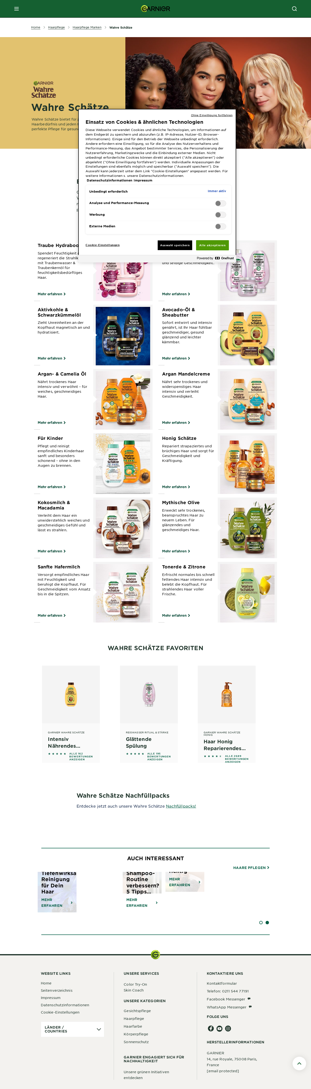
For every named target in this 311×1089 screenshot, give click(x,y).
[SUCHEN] (294, 9)
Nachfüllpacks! (181, 805)
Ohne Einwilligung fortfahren (212, 115)
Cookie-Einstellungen (60, 1012)
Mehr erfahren (50, 294)
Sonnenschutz (136, 1042)
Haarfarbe (133, 1026)
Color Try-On (135, 984)
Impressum (50, 997)
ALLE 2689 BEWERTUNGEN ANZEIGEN (237, 758)
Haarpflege (134, 1018)
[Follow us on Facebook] (211, 1028)
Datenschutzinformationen (65, 1005)
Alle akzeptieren (212, 245)
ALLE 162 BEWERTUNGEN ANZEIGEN (81, 756)
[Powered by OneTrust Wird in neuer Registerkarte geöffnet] (215, 259)
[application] (72, 1029)
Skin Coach (134, 990)
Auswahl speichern (175, 245)
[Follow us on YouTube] (219, 1028)
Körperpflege (136, 1034)
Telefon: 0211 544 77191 (228, 991)
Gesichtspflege (137, 1010)
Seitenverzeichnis (56, 990)
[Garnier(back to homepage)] (155, 8)
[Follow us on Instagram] (228, 1028)
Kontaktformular (222, 983)
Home (46, 983)
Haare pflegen (250, 867)
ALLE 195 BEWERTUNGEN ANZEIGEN (159, 756)
